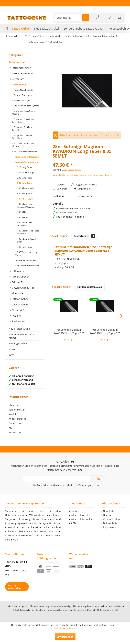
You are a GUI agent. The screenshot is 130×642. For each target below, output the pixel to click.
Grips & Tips (18, 282)
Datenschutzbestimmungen (51, 485)
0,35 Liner (23, 217)
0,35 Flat (22, 212)
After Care (17, 293)
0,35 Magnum (25, 193)
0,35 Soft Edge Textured (24, 224)
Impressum (15, 432)
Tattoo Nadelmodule (23, 89)
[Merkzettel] (109, 19)
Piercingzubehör (18, 343)
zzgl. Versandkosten (72, 169)
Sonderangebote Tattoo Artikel (22, 336)
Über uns (14, 405)
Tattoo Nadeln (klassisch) (26, 156)
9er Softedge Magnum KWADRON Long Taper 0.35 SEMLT (105, 331)
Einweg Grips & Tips (22, 287)
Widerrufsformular (81, 519)
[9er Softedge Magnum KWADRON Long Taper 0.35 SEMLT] (105, 306)
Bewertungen (84, 236)
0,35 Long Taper (24, 183)
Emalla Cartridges (21, 100)
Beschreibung (60, 236)
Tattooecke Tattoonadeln (26, 260)
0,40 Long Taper (24, 247)
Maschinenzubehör (22, 73)
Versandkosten (17, 409)
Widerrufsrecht (17, 418)
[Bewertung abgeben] (87, 160)
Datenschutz (16, 423)
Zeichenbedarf (19, 304)
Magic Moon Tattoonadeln (26, 265)
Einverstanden (65, 636)
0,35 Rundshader (26, 188)
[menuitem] (120, 18)
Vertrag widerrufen (14, 586)
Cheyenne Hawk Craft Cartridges (23, 120)
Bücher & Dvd (19, 310)
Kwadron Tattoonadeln (26, 162)
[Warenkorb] (120, 19)
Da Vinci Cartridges (22, 95)
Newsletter (109, 511)
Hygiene (16, 315)
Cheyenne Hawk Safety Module (23, 112)
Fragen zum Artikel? (85, 184)
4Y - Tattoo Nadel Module (25, 151)
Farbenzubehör (20, 276)
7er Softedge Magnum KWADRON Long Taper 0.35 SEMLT (68, 331)
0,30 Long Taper (24, 177)
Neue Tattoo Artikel (19, 328)
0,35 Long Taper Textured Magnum (26, 205)
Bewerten (62, 188)
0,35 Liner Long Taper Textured (28, 232)
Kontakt (13, 414)
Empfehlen (83, 188)
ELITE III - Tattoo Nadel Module (23, 145)
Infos (11, 355)
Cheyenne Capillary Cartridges (22, 128)
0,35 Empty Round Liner (26, 240)
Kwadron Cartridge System (26, 105)
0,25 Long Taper (24, 167)
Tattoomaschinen (21, 67)
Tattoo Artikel (17, 62)
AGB (11, 427)
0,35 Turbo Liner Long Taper (26, 254)
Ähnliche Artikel (61, 287)
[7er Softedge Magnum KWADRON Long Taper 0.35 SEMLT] (69, 306)
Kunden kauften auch (89, 287)
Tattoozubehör (19, 299)
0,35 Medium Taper (25, 172)
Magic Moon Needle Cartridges (22, 137)
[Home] (6, 28)
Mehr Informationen (65, 628)
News (12, 349)
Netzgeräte (17, 79)
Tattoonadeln (19, 84)
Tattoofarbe (18, 271)
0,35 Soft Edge (25, 198)
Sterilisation (18, 321)
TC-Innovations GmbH (107, 609)
